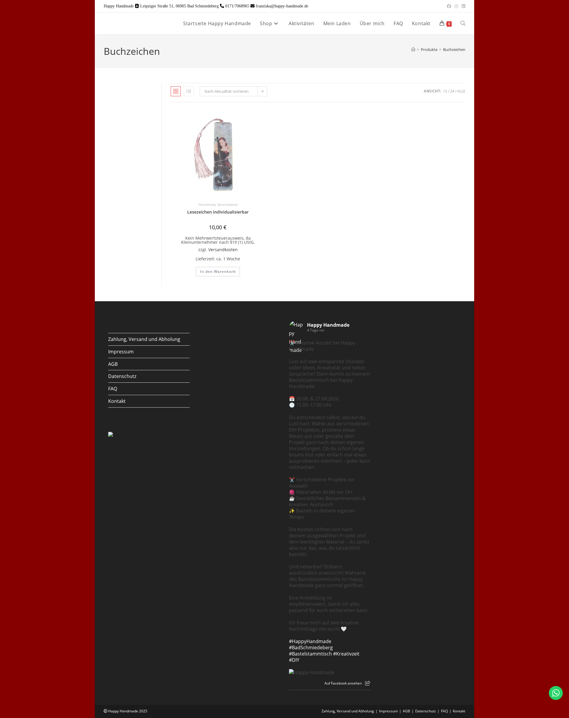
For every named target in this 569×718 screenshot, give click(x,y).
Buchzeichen (454, 49)
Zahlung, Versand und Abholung (144, 339)
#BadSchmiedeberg (311, 647)
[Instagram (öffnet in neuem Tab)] (456, 6)
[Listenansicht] (189, 91)
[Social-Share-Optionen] (367, 683)
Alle (461, 91)
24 (452, 91)
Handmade (206, 204)
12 (445, 91)
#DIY (294, 660)
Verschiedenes (227, 204)
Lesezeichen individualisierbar (218, 212)
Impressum (121, 351)
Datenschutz (122, 376)
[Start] (413, 49)
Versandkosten (223, 249)
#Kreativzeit (346, 653)
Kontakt (117, 401)
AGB (113, 364)
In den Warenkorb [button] (218, 271)
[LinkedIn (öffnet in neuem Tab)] (462, 6)
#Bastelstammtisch (310, 653)
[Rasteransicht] (176, 91)
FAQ (112, 388)
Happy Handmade (328, 325)
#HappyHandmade (310, 641)
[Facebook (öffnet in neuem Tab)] (449, 6)
